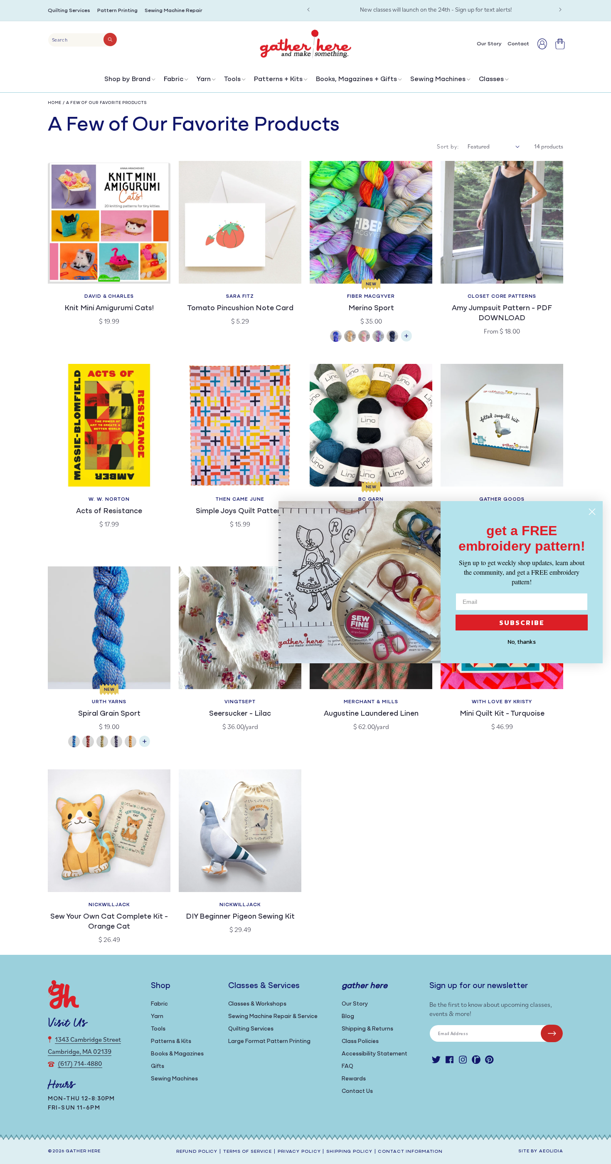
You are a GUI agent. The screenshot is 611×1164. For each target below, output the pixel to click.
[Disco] (378, 337)
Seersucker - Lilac (240, 714)
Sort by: (448, 146)
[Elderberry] (102, 742)
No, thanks (522, 642)
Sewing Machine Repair (173, 10)
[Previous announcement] (308, 9)
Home (55, 103)
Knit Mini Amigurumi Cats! (109, 308)
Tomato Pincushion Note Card (240, 308)
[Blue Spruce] (74, 742)
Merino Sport (371, 308)
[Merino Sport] (406, 340)
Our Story (355, 1004)
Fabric (173, 79)
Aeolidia (551, 1151)
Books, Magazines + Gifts (356, 79)
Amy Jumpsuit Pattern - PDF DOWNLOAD (502, 313)
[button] (129, 81)
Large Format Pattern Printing (269, 1041)
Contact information (410, 1151)
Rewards (354, 1079)
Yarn (204, 79)
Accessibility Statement (374, 1054)
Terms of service (247, 1151)
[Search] (110, 39)
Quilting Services (69, 10)
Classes (491, 79)
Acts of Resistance (109, 511)
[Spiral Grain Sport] (144, 745)
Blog (348, 1016)
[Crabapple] (88, 742)
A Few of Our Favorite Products (106, 103)
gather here (83, 1151)
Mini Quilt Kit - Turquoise (502, 714)
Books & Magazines (177, 1054)
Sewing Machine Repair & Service (273, 1016)
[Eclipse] (392, 337)
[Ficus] (116, 742)
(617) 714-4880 (80, 1063)
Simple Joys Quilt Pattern (240, 511)
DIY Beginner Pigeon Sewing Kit (240, 917)
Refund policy (196, 1151)
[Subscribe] (552, 1033)
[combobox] (82, 40)
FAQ (347, 1066)
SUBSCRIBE (521, 623)
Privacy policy (299, 1151)
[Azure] (336, 337)
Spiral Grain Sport (109, 714)
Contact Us (357, 1091)
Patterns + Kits (278, 79)
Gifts (157, 1066)
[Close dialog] (592, 511)
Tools (232, 79)
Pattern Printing (117, 10)
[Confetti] (364, 337)
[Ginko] (130, 742)
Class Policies (360, 1041)
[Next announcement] (560, 9)
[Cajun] (350, 337)
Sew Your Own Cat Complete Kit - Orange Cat (109, 922)
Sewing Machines (438, 79)
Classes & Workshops (257, 1004)
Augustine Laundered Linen (371, 714)
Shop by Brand (127, 79)
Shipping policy (349, 1151)
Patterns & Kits (171, 1041)
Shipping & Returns (367, 1029)
